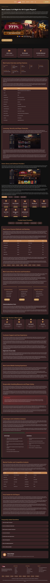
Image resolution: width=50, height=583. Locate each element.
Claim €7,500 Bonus (7, 40)
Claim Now (7, 299)
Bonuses (16, 570)
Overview (16, 567)
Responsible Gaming (29, 571)
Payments (16, 571)
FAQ (27, 567)
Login (40, 1)
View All (36, 299)
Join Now (46, 1)
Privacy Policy (28, 570)
